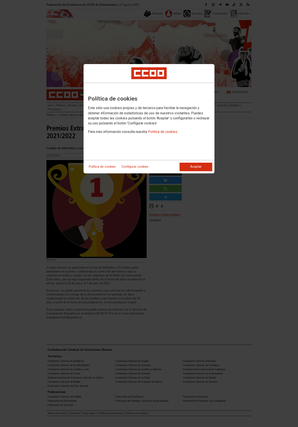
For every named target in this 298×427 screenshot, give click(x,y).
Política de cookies (162, 132)
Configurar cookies (135, 167)
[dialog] (149, 118)
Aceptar (196, 167)
